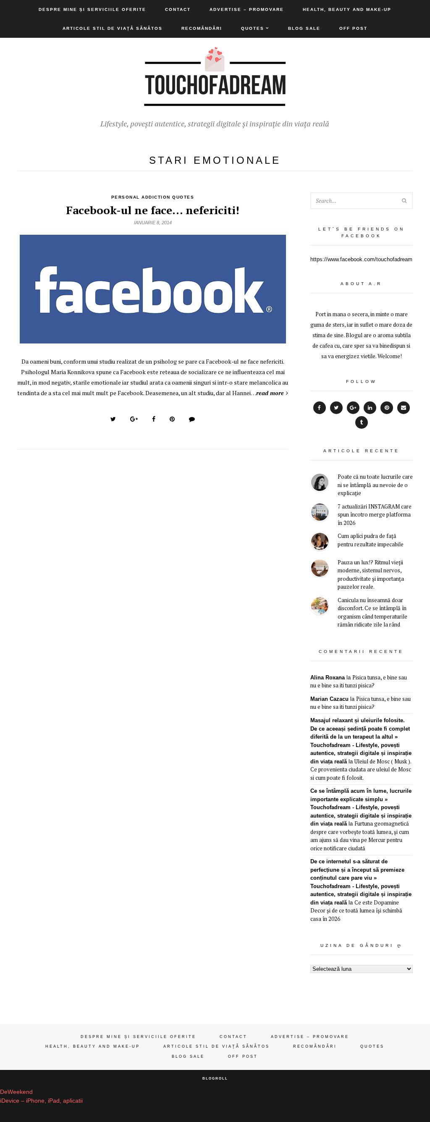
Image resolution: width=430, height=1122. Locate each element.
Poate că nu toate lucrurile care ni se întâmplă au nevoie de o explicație (375, 485)
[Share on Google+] (134, 419)
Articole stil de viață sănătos (113, 28)
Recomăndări (201, 28)
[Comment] (192, 419)
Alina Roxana (327, 677)
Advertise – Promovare (247, 9)
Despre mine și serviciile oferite (92, 9)
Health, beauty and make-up (347, 9)
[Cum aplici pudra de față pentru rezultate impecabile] (319, 542)
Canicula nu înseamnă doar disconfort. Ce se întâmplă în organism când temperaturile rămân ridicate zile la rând (372, 612)
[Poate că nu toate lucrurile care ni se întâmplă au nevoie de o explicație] (319, 483)
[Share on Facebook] (153, 419)
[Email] (403, 407)
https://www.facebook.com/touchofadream (361, 259)
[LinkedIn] (370, 407)
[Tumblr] (361, 422)
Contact (178, 9)
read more (270, 393)
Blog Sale (304, 28)
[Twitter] (336, 407)
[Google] (353, 407)
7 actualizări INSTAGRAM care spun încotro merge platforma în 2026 (375, 515)
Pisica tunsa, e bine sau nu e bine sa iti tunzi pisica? (358, 681)
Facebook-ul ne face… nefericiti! (152, 210)
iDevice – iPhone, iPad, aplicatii (41, 1100)
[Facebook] (319, 407)
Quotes (252, 28)
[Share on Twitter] (113, 419)
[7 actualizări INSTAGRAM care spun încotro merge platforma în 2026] (319, 513)
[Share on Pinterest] (172, 419)
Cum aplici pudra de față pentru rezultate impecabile (371, 540)
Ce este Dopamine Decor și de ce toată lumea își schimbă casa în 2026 (356, 911)
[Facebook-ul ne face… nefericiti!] (153, 339)
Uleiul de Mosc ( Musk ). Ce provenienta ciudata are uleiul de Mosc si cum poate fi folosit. (360, 769)
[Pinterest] (386, 407)
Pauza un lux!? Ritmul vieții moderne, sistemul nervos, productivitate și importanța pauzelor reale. (371, 574)
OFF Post (353, 28)
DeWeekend (16, 1091)
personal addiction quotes (152, 197)
